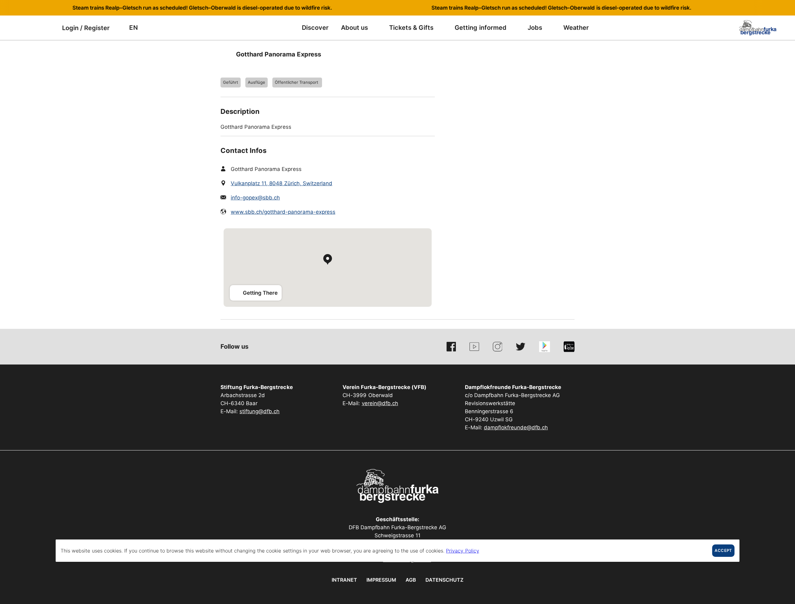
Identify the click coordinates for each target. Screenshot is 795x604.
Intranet (344, 580)
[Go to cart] (48, 28)
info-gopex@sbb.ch (255, 198)
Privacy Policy (462, 551)
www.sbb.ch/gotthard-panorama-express (283, 212)
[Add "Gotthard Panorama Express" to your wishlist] (568, 54)
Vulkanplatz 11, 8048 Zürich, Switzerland (281, 183)
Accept (723, 550)
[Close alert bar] (770, 8)
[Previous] (225, 54)
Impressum (381, 580)
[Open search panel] (32, 28)
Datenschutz (444, 580)
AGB (411, 580)
